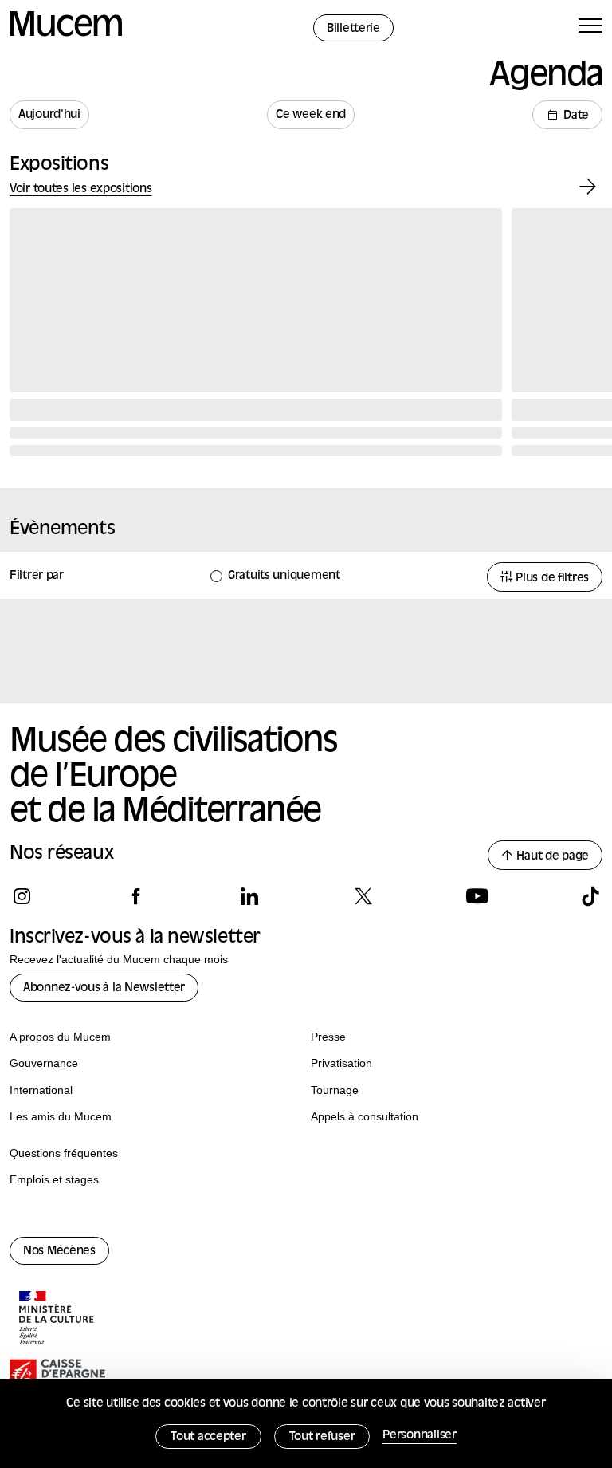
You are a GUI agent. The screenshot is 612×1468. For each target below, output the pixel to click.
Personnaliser (419, 1436)
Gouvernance (44, 1063)
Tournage (335, 1090)
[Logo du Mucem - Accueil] (66, 34)
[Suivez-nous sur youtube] (477, 896)
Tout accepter (208, 1437)
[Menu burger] (590, 28)
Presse (328, 1036)
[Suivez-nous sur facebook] (136, 896)
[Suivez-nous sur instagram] (22, 896)
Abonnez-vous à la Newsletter (104, 988)
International (41, 1090)
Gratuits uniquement (284, 576)
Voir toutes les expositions (80, 189)
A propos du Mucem (60, 1036)
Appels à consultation (364, 1116)
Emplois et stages (54, 1179)
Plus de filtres (550, 578)
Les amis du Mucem (61, 1116)
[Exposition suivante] (587, 187)
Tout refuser (322, 1437)
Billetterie (353, 29)
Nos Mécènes (59, 1251)
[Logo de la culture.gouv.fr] (57, 1319)
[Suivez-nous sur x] (363, 896)
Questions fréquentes (64, 1153)
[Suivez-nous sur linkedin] (249, 896)
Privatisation (341, 1063)
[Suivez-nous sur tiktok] (590, 896)
